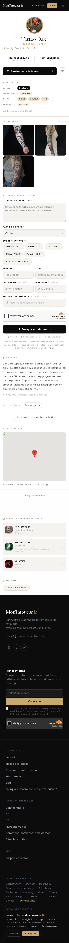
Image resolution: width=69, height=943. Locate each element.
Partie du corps (13, 227)
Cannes (10, 900)
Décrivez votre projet (17, 200)
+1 (52, 99)
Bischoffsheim (13, 884)
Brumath (30, 884)
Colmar (53, 892)
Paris (8, 896)
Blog (8, 782)
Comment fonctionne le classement (28, 833)
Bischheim (45, 884)
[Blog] (24, 647)
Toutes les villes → (28, 900)
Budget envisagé (14, 241)
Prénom (8, 268)
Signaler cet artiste (36, 495)
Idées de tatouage (17, 764)
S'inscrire (34, 701)
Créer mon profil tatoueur (22, 770)
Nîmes (41, 892)
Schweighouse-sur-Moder (20, 888)
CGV (8, 820)
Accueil (10, 757)
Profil (52, 5)
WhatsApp (47, 282)
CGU (8, 814)
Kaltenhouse (45, 888)
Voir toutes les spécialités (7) (18, 111)
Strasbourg (27, 892)
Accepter (30, 933)
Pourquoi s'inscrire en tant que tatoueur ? (31, 789)
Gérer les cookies (16, 839)
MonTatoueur (13, 6)
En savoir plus (47, 347)
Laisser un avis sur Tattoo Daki (36, 417)
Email (39, 268)
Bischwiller (11, 892)
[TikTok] (16, 647)
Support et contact (18, 858)
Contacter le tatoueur (25, 71)
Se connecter (14, 776)
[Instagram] (9, 647)
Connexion (38, 5)
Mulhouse (52, 896)
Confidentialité (15, 808)
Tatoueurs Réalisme (16, 587)
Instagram (15, 282)
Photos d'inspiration (25, 296)
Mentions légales (16, 826)
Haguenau (36, 896)
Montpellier (21, 896)
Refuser (14, 933)
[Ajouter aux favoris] (62, 71)
